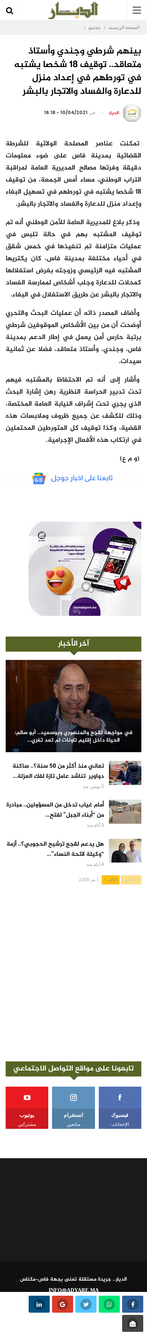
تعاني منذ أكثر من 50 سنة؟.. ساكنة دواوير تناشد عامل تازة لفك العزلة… (58, 771)
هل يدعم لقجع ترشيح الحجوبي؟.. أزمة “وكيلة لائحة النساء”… (55, 849)
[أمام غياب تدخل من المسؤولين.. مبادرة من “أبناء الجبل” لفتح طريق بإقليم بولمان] (125, 812)
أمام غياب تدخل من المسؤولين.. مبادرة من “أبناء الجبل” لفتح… (55, 810)
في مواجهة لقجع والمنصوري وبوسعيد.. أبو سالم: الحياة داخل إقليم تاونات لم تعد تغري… (74, 737)
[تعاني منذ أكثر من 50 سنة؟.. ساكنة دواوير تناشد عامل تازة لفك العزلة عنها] (125, 773)
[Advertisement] (73, 972)
